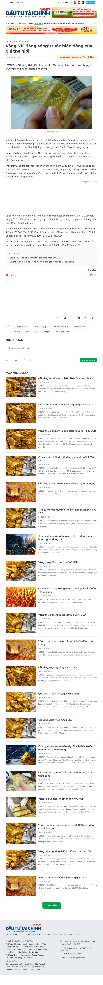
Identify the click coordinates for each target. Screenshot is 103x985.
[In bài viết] (93, 318)
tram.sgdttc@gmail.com (73, 934)
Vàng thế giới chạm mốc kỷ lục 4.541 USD (62, 615)
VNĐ (27, 332)
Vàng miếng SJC (40, 327)
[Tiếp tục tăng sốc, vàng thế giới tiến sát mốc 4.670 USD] (21, 518)
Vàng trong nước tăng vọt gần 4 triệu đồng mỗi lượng (65, 643)
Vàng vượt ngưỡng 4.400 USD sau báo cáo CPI (65, 851)
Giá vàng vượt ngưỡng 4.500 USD (57, 667)
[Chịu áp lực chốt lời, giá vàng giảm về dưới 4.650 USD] (21, 466)
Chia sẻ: (58, 317)
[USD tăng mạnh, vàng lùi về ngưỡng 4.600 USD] (21, 413)
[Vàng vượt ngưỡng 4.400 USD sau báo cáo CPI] (21, 860)
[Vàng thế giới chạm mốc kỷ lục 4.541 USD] (21, 623)
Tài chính (38, 23)
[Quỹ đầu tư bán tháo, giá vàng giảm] (21, 702)
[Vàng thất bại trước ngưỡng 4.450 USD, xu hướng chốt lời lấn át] (21, 833)
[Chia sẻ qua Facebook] (72, 318)
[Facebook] (74, 2)
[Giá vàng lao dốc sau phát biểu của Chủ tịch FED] (21, 387)
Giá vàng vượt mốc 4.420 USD (55, 720)
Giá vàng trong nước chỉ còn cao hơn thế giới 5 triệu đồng (65, 774)
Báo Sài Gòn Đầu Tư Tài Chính (28, 13)
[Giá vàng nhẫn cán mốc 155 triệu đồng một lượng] (21, 492)
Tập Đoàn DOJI (80, 327)
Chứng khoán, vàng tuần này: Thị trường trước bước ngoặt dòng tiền (65, 538)
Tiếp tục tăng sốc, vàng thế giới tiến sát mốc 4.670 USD (67, 511)
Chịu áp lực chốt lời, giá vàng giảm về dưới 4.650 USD (66, 459)
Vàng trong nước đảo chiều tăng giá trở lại (62, 877)
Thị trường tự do (62, 332)
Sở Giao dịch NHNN (60, 327)
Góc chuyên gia (26, 23)
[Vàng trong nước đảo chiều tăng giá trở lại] (21, 886)
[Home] (7, 23)
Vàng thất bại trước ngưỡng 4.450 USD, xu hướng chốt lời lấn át (66, 827)
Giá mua (16, 332)
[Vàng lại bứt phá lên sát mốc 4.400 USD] (21, 807)
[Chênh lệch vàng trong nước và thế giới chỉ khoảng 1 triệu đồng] (21, 597)
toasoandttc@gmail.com (75, 958)
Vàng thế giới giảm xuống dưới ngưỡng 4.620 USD (67, 431)
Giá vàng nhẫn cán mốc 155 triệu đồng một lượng (66, 483)
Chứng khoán (50, 23)
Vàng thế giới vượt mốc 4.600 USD (58, 562)
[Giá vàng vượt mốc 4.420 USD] (21, 728)
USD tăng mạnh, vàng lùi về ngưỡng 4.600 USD (65, 404)
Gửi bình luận (88, 360)
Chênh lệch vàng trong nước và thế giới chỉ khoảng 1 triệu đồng (67, 590)
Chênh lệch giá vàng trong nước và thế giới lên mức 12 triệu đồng (41, 262)
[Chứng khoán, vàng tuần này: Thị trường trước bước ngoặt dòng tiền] (21, 544)
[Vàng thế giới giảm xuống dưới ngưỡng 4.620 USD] (21, 439)
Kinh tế (14, 23)
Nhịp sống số (64, 23)
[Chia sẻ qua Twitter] (79, 318)
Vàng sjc (46, 332)
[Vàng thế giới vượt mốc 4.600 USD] (21, 571)
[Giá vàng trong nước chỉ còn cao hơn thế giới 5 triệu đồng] (21, 781)
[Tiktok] (83, 2)
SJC (36, 332)
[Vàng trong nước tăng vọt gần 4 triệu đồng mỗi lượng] (21, 650)
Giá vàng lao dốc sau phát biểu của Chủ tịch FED (66, 378)
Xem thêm (51, 905)
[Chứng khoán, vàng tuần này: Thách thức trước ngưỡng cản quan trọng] (21, 755)
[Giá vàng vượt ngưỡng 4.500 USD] (21, 676)
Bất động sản (77, 23)
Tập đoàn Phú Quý (20, 327)
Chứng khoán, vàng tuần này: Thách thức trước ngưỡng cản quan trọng (65, 748)
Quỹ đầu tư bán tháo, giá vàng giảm (59, 693)
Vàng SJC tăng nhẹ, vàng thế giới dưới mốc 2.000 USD (36, 258)
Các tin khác (17, 373)
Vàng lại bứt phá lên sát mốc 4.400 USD (61, 798)
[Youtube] (79, 2)
